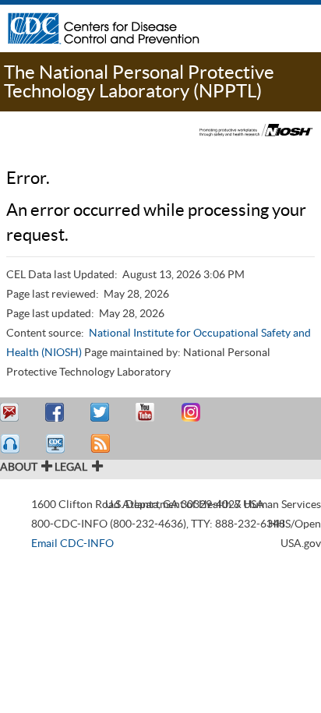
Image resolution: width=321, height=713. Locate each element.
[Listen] (11, 444)
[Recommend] (57, 412)
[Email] (11, 412)
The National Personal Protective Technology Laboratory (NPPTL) (139, 81)
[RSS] (102, 444)
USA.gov (300, 543)
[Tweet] (102, 412)
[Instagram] (192, 412)
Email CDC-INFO (72, 543)
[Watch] (57, 444)
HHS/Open (294, 523)
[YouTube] (147, 412)
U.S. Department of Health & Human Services (213, 504)
